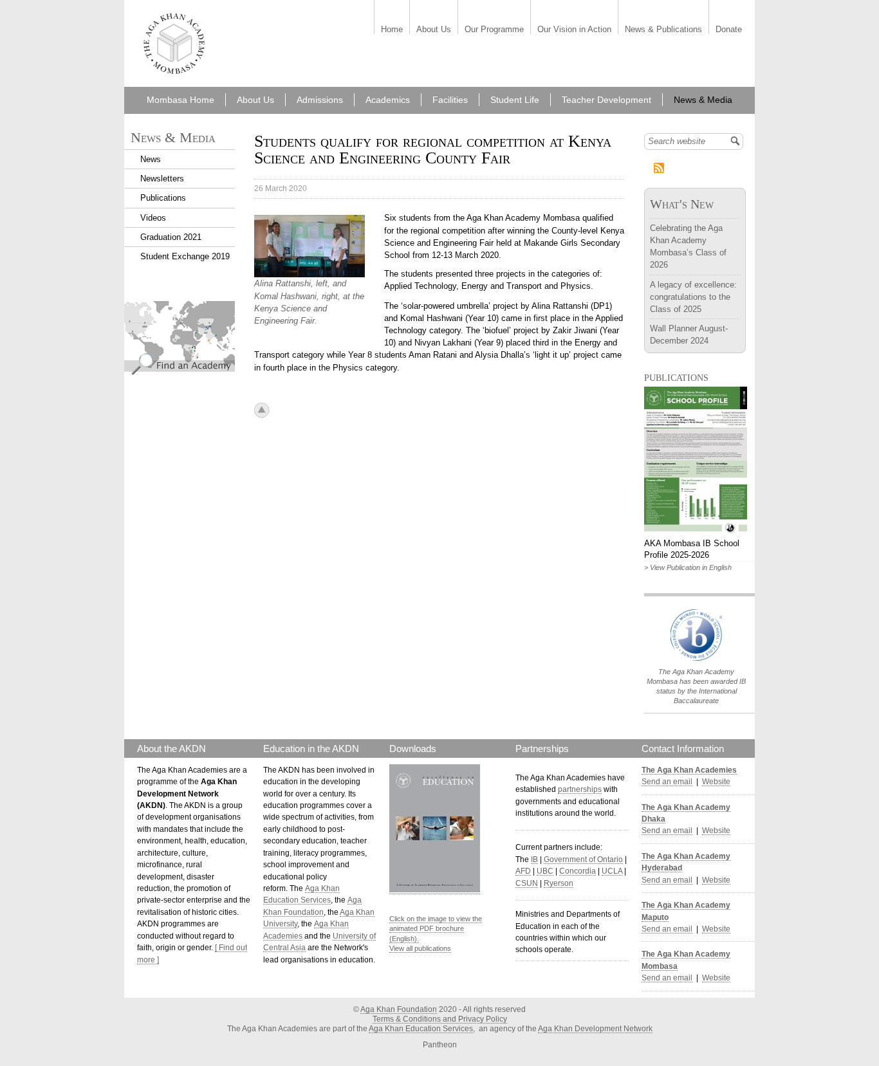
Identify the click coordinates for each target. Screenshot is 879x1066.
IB (534, 859)
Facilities (450, 100)
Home (392, 30)
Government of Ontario (583, 859)
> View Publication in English (688, 567)
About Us (433, 30)
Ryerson (558, 883)
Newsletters (162, 178)
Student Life (514, 100)
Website (716, 782)
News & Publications (663, 30)
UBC (545, 871)
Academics (387, 100)
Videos (153, 218)
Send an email (667, 782)
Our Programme (494, 30)
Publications (163, 198)
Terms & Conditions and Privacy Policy (440, 1019)
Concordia (577, 871)
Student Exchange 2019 (185, 256)
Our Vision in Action (574, 30)
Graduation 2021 (170, 237)
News (150, 159)
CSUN (526, 883)
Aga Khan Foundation (398, 1009)
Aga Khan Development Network (595, 1029)
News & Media (703, 100)
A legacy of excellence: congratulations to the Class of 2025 (693, 297)
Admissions (320, 100)
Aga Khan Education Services (421, 1029)
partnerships (580, 789)
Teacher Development (606, 100)
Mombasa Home (180, 100)
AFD (523, 871)
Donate (729, 30)
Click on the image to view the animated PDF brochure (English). (435, 928)
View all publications (420, 948)
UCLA (612, 871)
